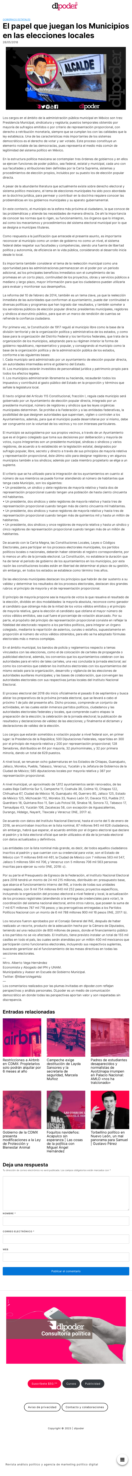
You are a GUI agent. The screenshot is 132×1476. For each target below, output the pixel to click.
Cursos (71, 1383)
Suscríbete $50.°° (44, 1383)
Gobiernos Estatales (16, 19)
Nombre (9, 1213)
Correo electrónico (18, 1231)
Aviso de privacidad (42, 1407)
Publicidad (92, 1383)
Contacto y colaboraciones (85, 1407)
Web (5, 1249)
